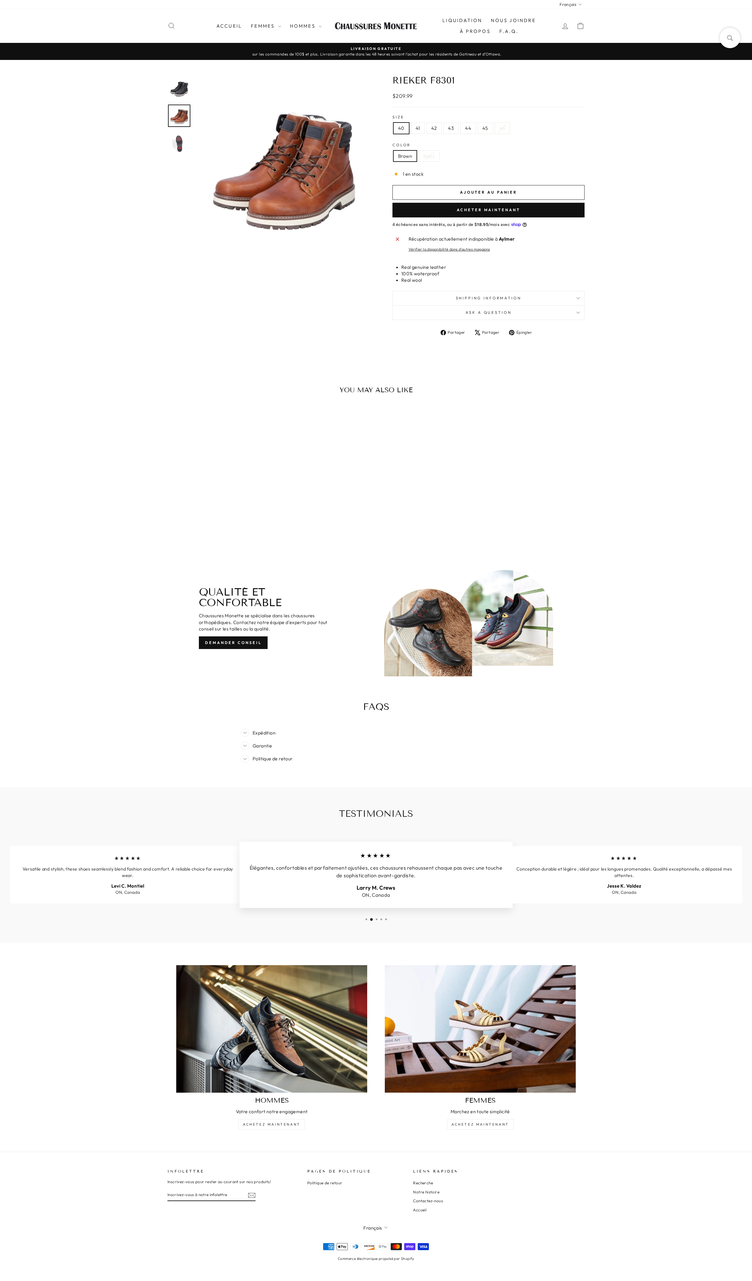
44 (468, 128)
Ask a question (489, 312)
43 (451, 128)
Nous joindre (513, 20)
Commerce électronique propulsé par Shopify (376, 1258)
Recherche (423, 1183)
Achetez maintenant (272, 1124)
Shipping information (488, 298)
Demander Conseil (233, 642)
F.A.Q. (508, 31)
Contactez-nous (428, 1200)
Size (398, 117)
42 (434, 128)
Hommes (303, 26)
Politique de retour (325, 1183)
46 (502, 128)
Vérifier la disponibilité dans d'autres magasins (449, 249)
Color (401, 144)
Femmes (263, 26)
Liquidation (462, 20)
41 (418, 128)
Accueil (229, 26)
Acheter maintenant (488, 209)
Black (429, 156)
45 (485, 128)
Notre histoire (426, 1192)
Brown (405, 156)
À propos (475, 31)
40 (401, 128)
